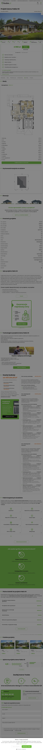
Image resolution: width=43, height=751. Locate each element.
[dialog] (21, 375)
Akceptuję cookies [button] (26, 746)
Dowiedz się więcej (22, 743)
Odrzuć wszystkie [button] (16, 746)
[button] (21, 749)
